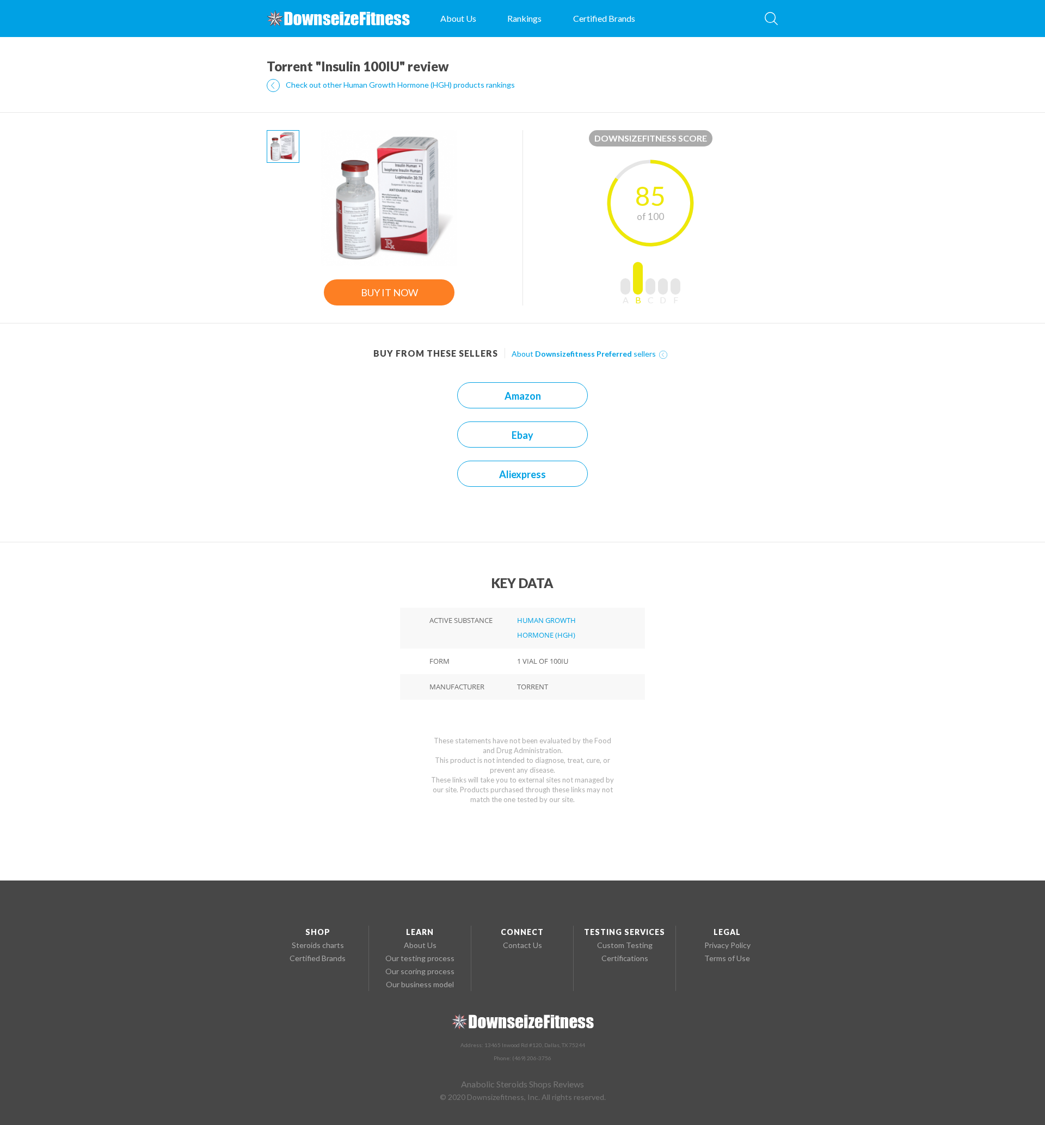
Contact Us (522, 945)
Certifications (624, 958)
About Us (458, 18)
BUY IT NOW (389, 292)
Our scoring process (419, 971)
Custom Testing (625, 945)
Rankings (524, 18)
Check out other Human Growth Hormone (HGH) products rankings (399, 84)
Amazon (523, 396)
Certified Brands (604, 18)
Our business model (420, 984)
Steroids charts (318, 945)
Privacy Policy (727, 945)
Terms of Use (727, 958)
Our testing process (419, 958)
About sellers (584, 353)
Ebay (522, 435)
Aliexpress (522, 474)
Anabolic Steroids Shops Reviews (522, 1084)
